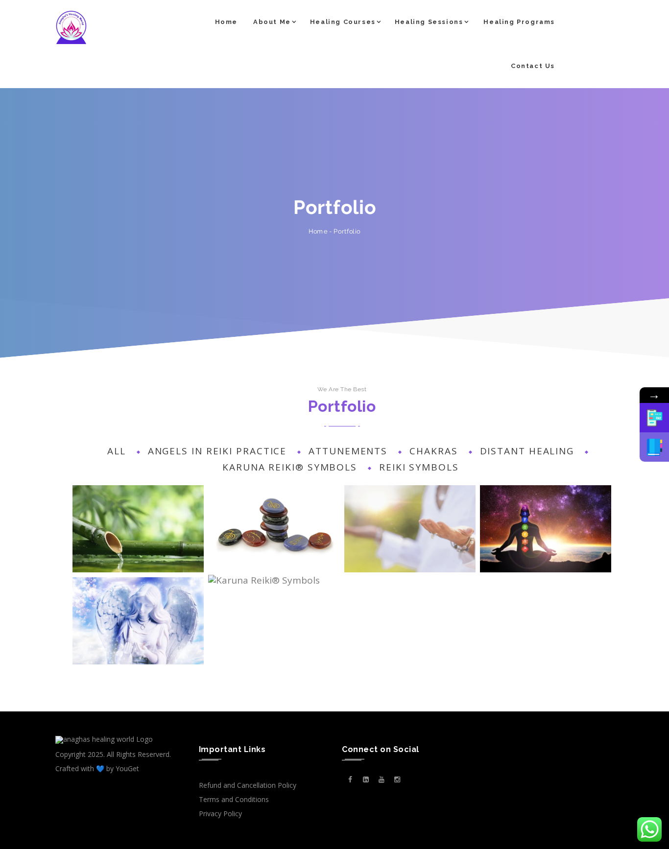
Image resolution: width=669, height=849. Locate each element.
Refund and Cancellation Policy (247, 785)
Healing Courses (343, 21)
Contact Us (533, 66)
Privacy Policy (220, 813)
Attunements (348, 451)
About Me (272, 21)
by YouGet (122, 768)
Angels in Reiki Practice (217, 451)
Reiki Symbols (419, 467)
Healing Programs (519, 21)
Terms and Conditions (234, 799)
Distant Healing (527, 451)
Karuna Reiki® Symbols (289, 467)
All (116, 451)
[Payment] (654, 417)
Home (226, 21)
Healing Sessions (429, 21)
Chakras (433, 451)
